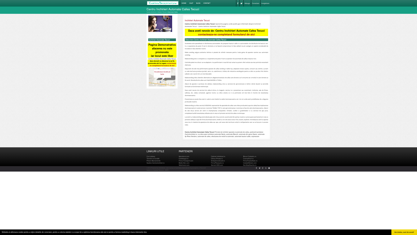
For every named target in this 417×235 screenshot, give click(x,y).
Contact (206, 3)
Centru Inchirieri (151, 12)
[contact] (269, 168)
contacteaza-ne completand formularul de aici (163, 64)
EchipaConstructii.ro (218, 161)
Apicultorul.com (184, 156)
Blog (198, 3)
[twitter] (259, 168)
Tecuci (164, 12)
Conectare (255, 3)
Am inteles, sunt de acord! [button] (404, 232)
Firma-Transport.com (186, 161)
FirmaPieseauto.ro (217, 163)
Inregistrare (265, 3)
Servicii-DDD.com (217, 165)
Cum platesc (151, 156)
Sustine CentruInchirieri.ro (156, 163)
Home (184, 3)
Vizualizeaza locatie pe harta (162, 72)
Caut (191, 3)
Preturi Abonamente (153, 161)
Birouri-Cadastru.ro (249, 156)
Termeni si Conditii (153, 158)
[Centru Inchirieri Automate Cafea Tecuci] (160, 23)
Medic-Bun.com (184, 163)
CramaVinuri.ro (248, 158)
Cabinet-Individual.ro (218, 156)
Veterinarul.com (184, 165)
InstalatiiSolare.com (250, 163)
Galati (159, 12)
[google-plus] (262, 168)
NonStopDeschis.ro (249, 165)
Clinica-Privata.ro (217, 158)
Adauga (247, 3)
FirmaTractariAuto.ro (250, 161)
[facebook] (256, 168)
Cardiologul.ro (183, 158)
